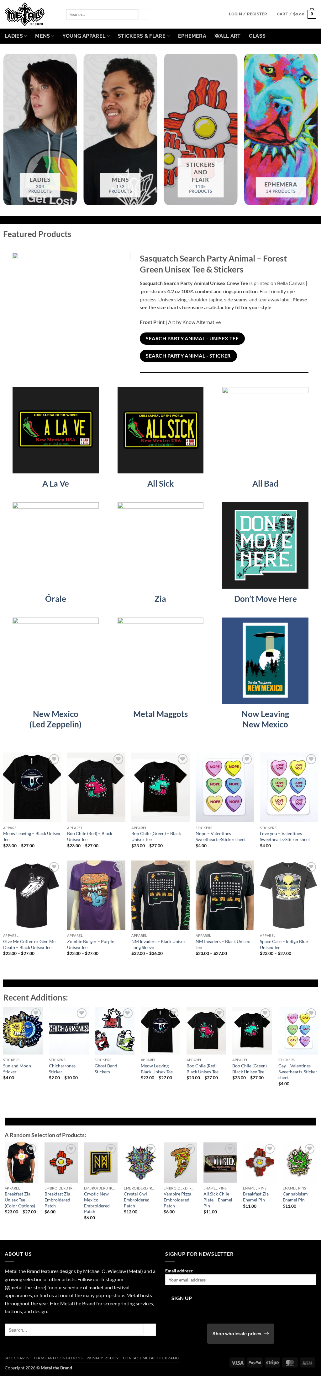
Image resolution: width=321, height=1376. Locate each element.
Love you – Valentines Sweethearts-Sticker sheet (285, 836)
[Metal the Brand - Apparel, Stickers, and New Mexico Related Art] (31, 14)
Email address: (179, 1270)
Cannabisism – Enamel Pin (297, 1196)
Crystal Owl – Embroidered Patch (137, 1199)
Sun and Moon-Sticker (18, 1068)
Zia (160, 598)
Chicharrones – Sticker (64, 1068)
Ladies (14, 36)
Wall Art (227, 36)
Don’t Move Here (265, 598)
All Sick (160, 483)
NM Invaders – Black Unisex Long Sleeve (158, 944)
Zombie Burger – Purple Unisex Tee (90, 944)
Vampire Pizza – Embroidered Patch (179, 1199)
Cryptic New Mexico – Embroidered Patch (97, 1202)
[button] (248, 14)
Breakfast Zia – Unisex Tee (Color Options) (20, 1199)
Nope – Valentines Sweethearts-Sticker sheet (221, 836)
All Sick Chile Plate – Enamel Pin (217, 1199)
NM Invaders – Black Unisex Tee (223, 944)
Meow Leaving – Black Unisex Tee (31, 836)
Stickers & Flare (142, 36)
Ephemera (192, 36)
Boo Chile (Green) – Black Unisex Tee (156, 836)
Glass (257, 36)
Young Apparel (83, 36)
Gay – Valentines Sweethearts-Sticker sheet (297, 1071)
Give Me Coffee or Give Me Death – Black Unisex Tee (29, 944)
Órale (55, 598)
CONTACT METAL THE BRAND (151, 1358)
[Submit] (143, 14)
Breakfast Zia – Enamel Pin (257, 1196)
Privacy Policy (103, 1358)
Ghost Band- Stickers (107, 1068)
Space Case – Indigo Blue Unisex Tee (284, 944)
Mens (42, 36)
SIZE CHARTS (17, 1358)
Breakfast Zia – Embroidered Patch (59, 1199)
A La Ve (55, 483)
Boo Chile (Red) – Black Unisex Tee (89, 836)
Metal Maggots (160, 714)
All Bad (265, 483)
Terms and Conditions (57, 1358)
